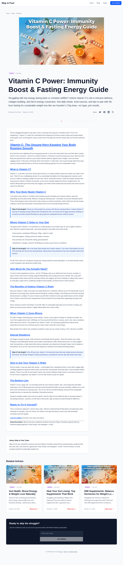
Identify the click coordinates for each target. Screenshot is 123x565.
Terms (66, 551)
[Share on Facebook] (104, 112)
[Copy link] (113, 112)
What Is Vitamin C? (20, 169)
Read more (33, 509)
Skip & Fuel (8, 3)
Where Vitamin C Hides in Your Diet (29, 222)
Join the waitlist (15, 418)
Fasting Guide (73, 551)
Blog (98, 3)
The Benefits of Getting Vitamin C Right (32, 286)
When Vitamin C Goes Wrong (26, 313)
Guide (105, 3)
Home (92, 3)
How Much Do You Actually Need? (29, 269)
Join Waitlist (116, 3)
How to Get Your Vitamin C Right (28, 363)
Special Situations (20, 335)
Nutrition (18, 13)
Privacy (60, 551)
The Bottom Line (19, 380)
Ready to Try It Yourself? (23, 404)
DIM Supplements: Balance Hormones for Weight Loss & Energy (99, 494)
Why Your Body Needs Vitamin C (28, 192)
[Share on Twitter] (100, 112)
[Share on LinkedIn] (108, 112)
